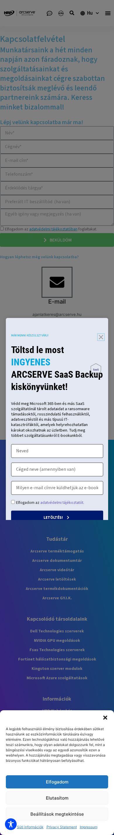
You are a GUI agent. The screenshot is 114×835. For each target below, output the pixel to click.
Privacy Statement (61, 827)
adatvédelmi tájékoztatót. (62, 502)
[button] (105, 718)
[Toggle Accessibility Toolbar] (10, 824)
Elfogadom (57, 782)
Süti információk (30, 827)
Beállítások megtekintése (57, 814)
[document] (57, 417)
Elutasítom (57, 798)
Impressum (88, 827)
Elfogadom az (50, 502)
